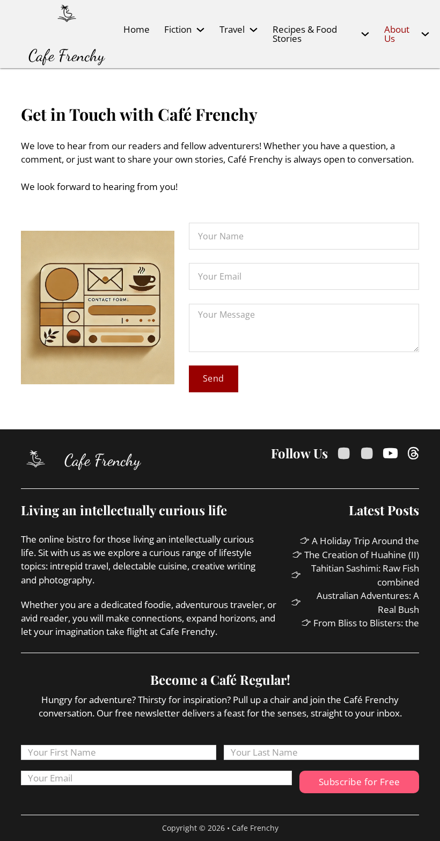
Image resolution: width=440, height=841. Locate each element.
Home (136, 29)
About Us (396, 34)
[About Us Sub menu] (425, 34)
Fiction (178, 29)
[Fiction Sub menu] (200, 29)
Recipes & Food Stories (305, 34)
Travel (232, 29)
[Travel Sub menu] (253, 29)
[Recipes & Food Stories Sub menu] (365, 34)
